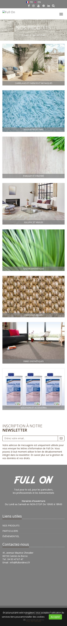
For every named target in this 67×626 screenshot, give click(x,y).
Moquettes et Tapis (33, 129)
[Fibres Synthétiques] (33, 343)
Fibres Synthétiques (33, 361)
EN (39, 2)
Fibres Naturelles (33, 315)
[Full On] (8, 11)
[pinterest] (43, 5)
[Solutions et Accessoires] (33, 389)
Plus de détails (33, 621)
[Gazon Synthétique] (33, 250)
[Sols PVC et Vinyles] (33, 204)
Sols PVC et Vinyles (33, 222)
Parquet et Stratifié (33, 176)
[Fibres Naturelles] (33, 296)
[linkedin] (48, 5)
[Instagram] (33, 5)
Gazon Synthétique (33, 268)
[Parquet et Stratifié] (33, 157)
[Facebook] (29, 5)
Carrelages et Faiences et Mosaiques (33, 83)
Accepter (55, 616)
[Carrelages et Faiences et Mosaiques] (33, 64)
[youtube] (38, 5)
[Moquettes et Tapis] (33, 111)
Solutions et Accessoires (34, 407)
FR (31, 2)
